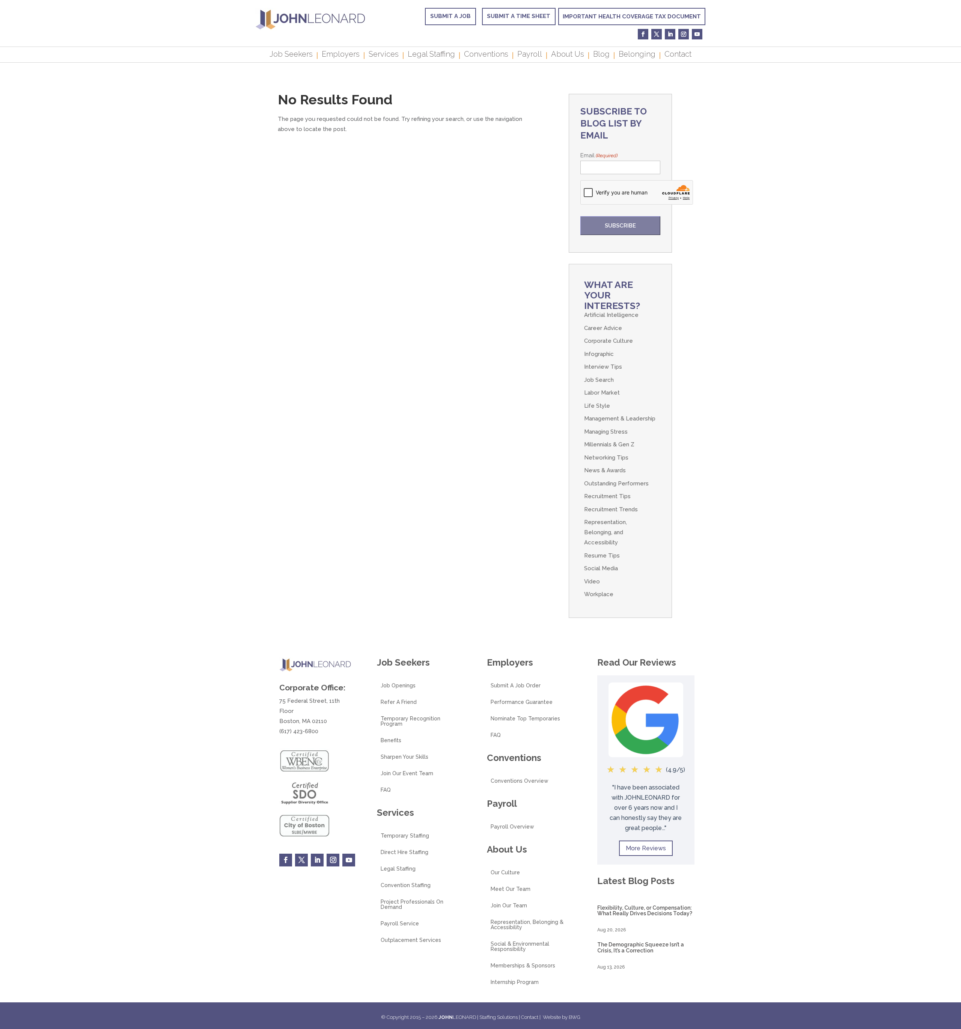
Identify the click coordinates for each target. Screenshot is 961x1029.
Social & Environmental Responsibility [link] (520, 946)
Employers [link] (341, 55)
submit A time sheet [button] (518, 16)
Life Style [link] (597, 405)
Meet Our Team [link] (510, 889)
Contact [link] (677, 55)
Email (599, 155)
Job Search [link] (599, 380)
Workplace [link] (598, 594)
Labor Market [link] (602, 392)
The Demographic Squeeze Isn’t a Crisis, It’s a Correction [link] (640, 947)
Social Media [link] (601, 568)
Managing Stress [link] (606, 431)
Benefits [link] (391, 740)
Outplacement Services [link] (411, 940)
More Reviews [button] (646, 848)
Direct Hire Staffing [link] (404, 852)
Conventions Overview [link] (519, 781)
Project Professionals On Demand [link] (412, 904)
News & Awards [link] (605, 470)
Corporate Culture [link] (608, 340)
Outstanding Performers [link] (616, 483)
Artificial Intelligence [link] (611, 315)
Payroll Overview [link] (512, 827)
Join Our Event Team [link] (407, 773)
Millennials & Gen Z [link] (609, 444)
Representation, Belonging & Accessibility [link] (527, 924)
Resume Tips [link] (602, 555)
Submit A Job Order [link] (516, 686)
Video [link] (592, 581)
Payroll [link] (529, 55)
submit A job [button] (450, 16)
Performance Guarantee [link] (522, 702)
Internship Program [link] (515, 982)
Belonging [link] (637, 55)
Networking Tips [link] (606, 457)
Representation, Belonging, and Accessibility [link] (605, 532)
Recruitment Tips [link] (607, 496)
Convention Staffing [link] (406, 885)
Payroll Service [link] (400, 924)
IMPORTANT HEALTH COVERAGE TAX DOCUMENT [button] (632, 16)
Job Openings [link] (398, 686)
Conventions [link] (486, 55)
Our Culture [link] (505, 872)
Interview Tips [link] (603, 366)
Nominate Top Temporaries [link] (525, 719)
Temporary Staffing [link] (405, 836)
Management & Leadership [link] (619, 418)
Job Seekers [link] (291, 55)
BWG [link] (574, 1017)
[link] (310, 28)
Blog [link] (601, 55)
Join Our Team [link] (509, 905)
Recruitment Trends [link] (611, 509)
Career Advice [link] (603, 328)
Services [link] (384, 55)
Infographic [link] (599, 354)
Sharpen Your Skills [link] (404, 757)
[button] (953, 974)
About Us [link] (567, 55)
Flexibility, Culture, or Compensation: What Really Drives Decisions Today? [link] (644, 910)
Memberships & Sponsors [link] (523, 966)
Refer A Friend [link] (399, 702)
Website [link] (552, 1017)
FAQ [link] (386, 790)
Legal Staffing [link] (431, 55)
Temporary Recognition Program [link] (410, 721)
